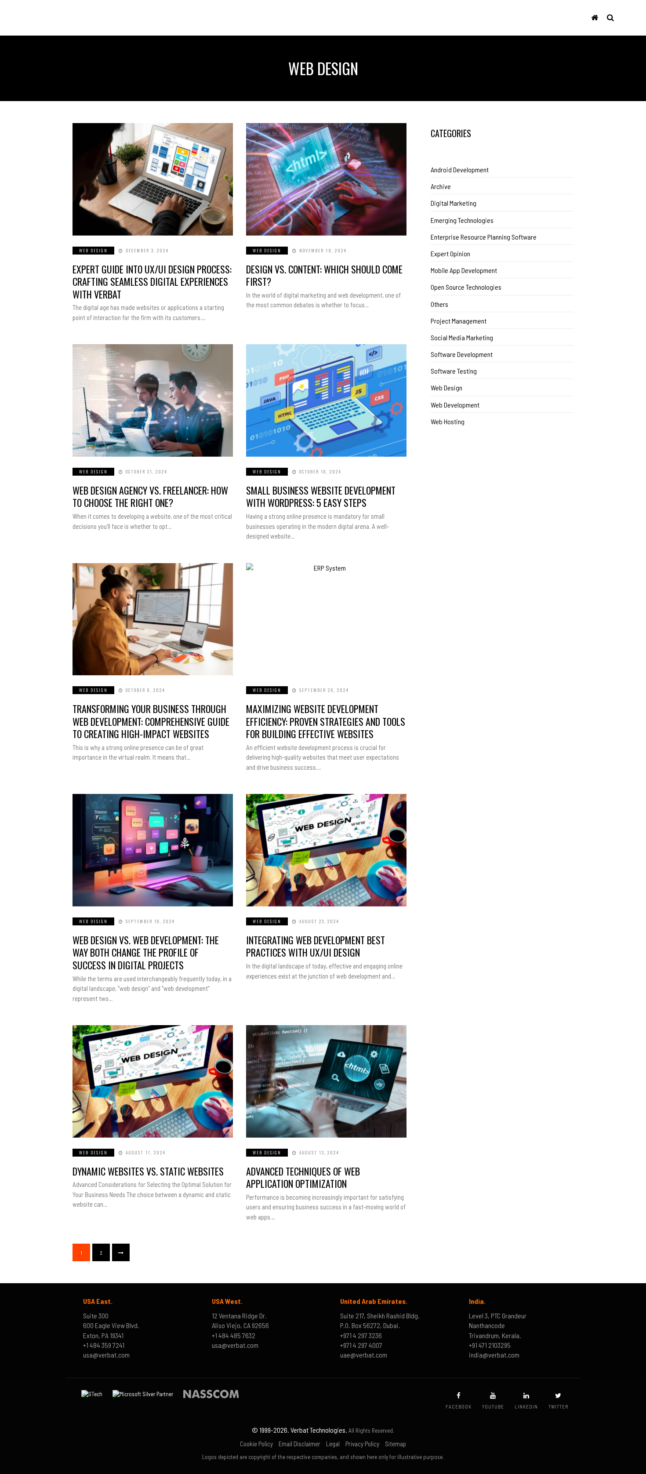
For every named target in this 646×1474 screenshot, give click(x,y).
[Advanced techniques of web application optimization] (326, 1081)
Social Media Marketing (462, 337)
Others (439, 304)
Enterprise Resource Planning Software (484, 237)
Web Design (93, 250)
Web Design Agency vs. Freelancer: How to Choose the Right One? (150, 496)
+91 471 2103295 (490, 1345)
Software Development (462, 354)
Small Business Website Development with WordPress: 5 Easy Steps (321, 496)
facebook (459, 1406)
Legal (333, 1444)
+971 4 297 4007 (361, 1345)
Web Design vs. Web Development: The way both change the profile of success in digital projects (146, 952)
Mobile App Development (464, 270)
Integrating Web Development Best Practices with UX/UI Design (315, 946)
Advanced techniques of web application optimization (303, 1177)
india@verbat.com (494, 1354)
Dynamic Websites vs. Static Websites (148, 1171)
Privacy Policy (362, 1444)
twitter (558, 1406)
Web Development (455, 404)
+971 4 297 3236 (361, 1335)
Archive (441, 186)
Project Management (458, 321)
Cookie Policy (256, 1444)
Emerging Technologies (462, 220)
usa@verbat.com (106, 1354)
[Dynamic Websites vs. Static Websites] (153, 1081)
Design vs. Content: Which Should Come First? (324, 275)
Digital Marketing (453, 203)
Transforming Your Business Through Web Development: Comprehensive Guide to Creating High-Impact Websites (151, 721)
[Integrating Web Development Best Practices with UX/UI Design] (326, 850)
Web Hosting (448, 421)
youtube (493, 1406)
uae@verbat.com (363, 1354)
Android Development (460, 169)
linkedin (526, 1406)
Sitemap (395, 1444)
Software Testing (454, 371)
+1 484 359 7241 (103, 1345)
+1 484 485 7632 (233, 1335)
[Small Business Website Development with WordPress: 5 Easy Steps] (326, 400)
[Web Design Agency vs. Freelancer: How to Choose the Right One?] (153, 400)
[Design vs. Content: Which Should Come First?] (326, 179)
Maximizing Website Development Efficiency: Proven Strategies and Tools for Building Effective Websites (325, 721)
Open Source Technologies (466, 287)
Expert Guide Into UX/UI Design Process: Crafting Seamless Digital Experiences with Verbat (152, 281)
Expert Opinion (450, 253)
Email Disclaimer (299, 1444)
